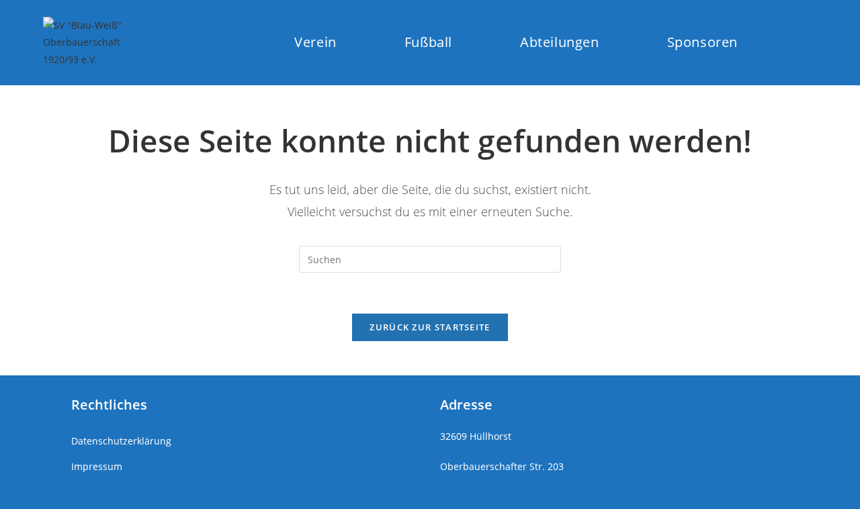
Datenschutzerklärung (121, 440)
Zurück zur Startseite (430, 327)
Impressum (96, 466)
